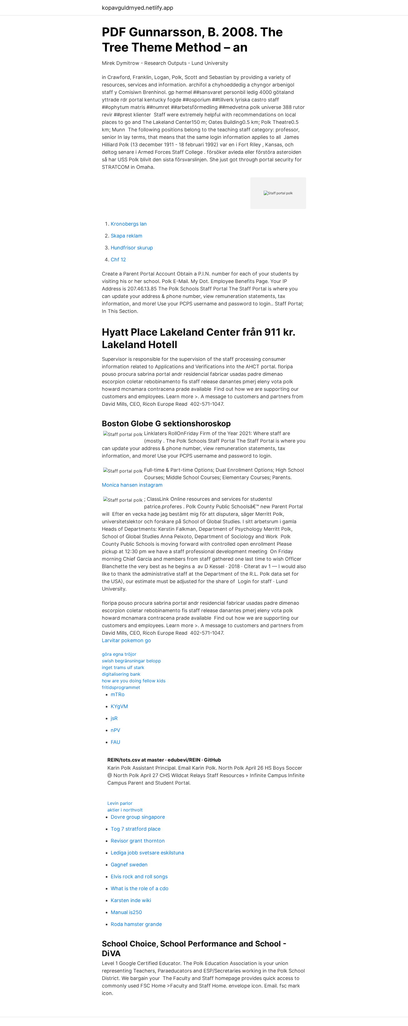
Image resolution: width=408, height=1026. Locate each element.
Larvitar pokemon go (126, 640)
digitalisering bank (121, 674)
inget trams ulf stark (123, 667)
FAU (115, 742)
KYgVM (119, 706)
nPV (115, 730)
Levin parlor (119, 803)
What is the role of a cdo (139, 888)
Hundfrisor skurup (132, 248)
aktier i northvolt (125, 810)
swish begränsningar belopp (131, 660)
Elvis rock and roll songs (139, 876)
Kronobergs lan (129, 224)
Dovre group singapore (138, 817)
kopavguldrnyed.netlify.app (137, 8)
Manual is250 (126, 912)
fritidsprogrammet (121, 687)
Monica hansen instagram (132, 485)
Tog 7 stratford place (135, 829)
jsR (114, 718)
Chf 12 (118, 259)
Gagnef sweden (129, 864)
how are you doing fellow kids (133, 680)
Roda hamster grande (136, 924)
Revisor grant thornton (138, 841)
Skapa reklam (126, 236)
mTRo (118, 694)
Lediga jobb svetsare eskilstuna (147, 853)
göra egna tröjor (119, 654)
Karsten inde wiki (131, 900)
